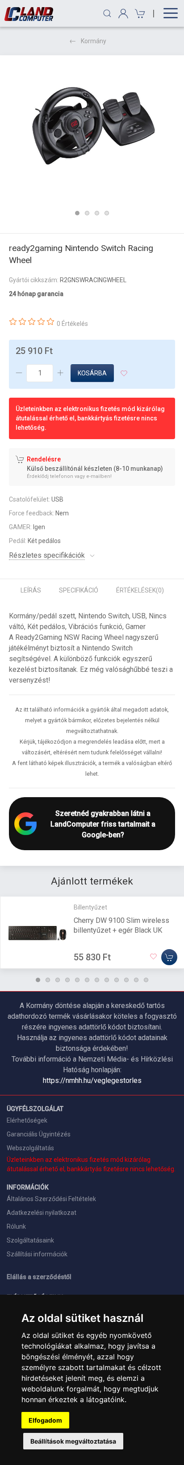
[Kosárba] (169, 957)
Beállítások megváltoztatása (73, 1441)
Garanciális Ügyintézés (39, 1134)
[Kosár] (139, 14)
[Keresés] (107, 13)
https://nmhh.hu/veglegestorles (92, 1080)
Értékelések (140, 590)
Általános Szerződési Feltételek (51, 1198)
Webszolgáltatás (30, 1148)
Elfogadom (45, 1420)
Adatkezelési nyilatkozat (41, 1212)
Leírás (31, 590)
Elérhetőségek (27, 1120)
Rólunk (16, 1226)
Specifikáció (78, 590)
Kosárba (92, 373)
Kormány (93, 41)
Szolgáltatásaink (30, 1240)
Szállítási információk (37, 1254)
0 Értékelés (72, 323)
